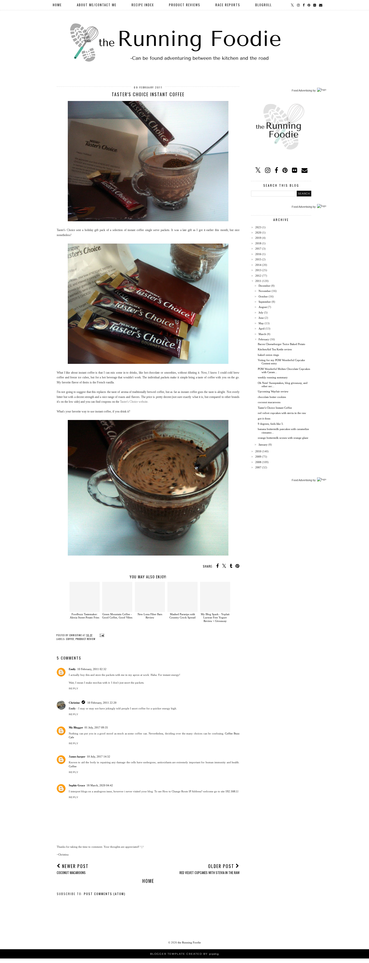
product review (85, 639)
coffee (70, 639)
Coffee (73, 766)
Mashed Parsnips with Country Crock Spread (182, 616)
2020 (258, 232)
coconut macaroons (269, 402)
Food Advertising (302, 90)
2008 (258, 462)
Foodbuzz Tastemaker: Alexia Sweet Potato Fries (84, 616)
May (261, 323)
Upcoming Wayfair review (273, 391)
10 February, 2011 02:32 (91, 669)
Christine (74, 702)
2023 (258, 227)
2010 (258, 451)
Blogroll (263, 4)
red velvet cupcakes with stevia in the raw (282, 412)
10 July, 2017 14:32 (98, 756)
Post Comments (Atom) (105, 894)
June (261, 317)
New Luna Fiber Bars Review (150, 616)
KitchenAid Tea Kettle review (275, 349)
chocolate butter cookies (272, 396)
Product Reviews (184, 4)
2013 (258, 270)
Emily (72, 669)
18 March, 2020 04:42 (100, 785)
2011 (258, 280)
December (264, 285)
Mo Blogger (76, 727)
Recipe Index (143, 4)
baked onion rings (268, 354)
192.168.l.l (231, 791)
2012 (258, 275)
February (264, 339)
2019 (258, 237)
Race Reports (227, 4)
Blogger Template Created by (184, 953)
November (265, 290)
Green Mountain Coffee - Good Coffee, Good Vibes (117, 616)
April (262, 328)
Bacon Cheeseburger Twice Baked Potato (281, 344)
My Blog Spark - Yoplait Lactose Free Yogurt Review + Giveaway (215, 617)
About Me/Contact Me (96, 4)
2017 (258, 248)
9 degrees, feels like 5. (271, 423)
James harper (77, 756)
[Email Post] (101, 635)
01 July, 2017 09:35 (96, 727)
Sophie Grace (77, 785)
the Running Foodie (189, 942)
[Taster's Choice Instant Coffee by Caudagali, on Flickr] (148, 220)
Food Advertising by (304, 480)
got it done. (264, 418)
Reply (73, 688)
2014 (258, 264)
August (263, 306)
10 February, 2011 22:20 (101, 702)
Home (57, 4)
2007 (258, 467)
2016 (258, 254)
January (263, 444)
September (265, 301)
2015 (258, 259)
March (262, 334)
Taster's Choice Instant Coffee (275, 407)
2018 (258, 243)
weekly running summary (273, 377)
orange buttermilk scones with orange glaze (283, 437)
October (263, 296)
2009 (258, 456)
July (261, 312)
